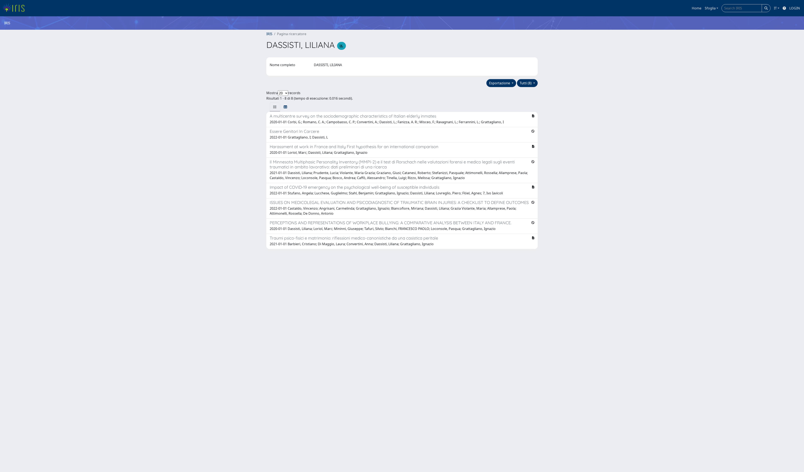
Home (696, 8)
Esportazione (500, 83)
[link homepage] (15, 8)
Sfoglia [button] (710, 8)
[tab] (275, 107)
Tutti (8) (526, 83)
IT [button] (775, 8)
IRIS (269, 34)
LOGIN (794, 8)
